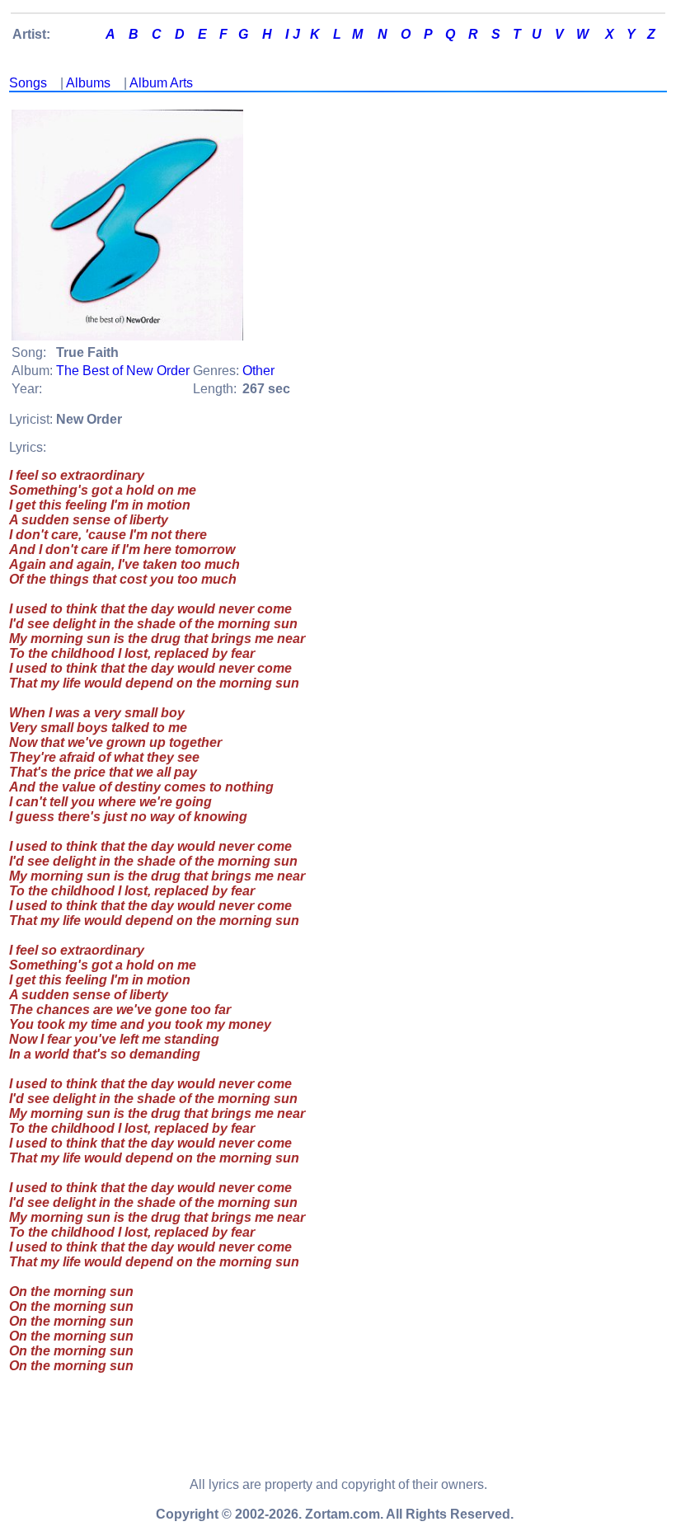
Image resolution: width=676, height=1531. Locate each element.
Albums (88, 83)
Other (258, 371)
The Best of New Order (123, 371)
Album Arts (161, 83)
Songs (28, 83)
